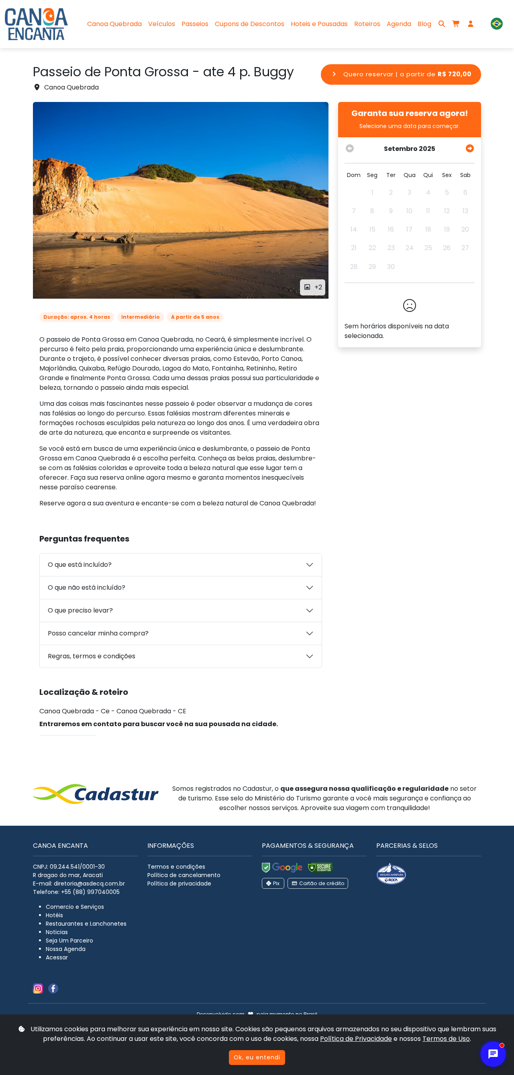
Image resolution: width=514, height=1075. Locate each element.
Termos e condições (176, 867)
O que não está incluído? (86, 587)
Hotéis (54, 915)
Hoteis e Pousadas (319, 24)
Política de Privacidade (356, 1038)
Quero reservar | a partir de (406, 74)
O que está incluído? (80, 564)
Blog (424, 24)
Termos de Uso (446, 1038)
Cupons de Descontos (249, 24)
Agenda (399, 24)
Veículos (161, 24)
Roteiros (367, 24)
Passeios (195, 24)
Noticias (57, 932)
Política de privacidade (179, 884)
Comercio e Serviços (75, 907)
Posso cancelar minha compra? (98, 633)
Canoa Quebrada (114, 24)
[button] (496, 24)
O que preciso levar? (80, 610)
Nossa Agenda (66, 949)
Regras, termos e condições (91, 656)
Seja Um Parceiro (69, 941)
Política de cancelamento (183, 875)
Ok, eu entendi (257, 1057)
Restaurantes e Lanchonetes (86, 924)
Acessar (57, 957)
